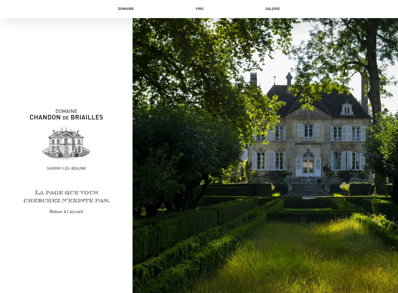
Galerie (272, 9)
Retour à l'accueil (66, 212)
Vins (200, 9)
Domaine (126, 9)
